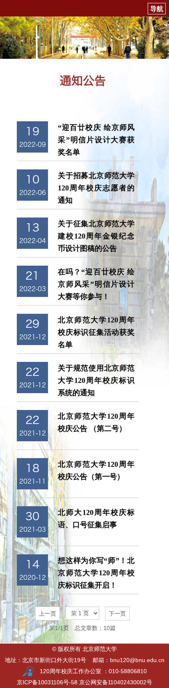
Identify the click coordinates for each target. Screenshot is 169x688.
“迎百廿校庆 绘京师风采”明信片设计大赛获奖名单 (96, 139)
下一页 (117, 613)
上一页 (47, 613)
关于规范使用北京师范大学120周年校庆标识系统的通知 (96, 380)
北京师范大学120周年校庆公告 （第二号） (96, 422)
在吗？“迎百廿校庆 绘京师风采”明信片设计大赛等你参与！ (96, 284)
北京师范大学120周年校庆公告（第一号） (96, 470)
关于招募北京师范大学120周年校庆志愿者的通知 (96, 187)
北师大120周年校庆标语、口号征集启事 (96, 518)
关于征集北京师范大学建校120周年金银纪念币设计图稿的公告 (96, 236)
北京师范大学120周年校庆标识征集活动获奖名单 (96, 332)
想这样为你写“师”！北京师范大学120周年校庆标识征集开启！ (96, 572)
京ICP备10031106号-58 (48, 682)
